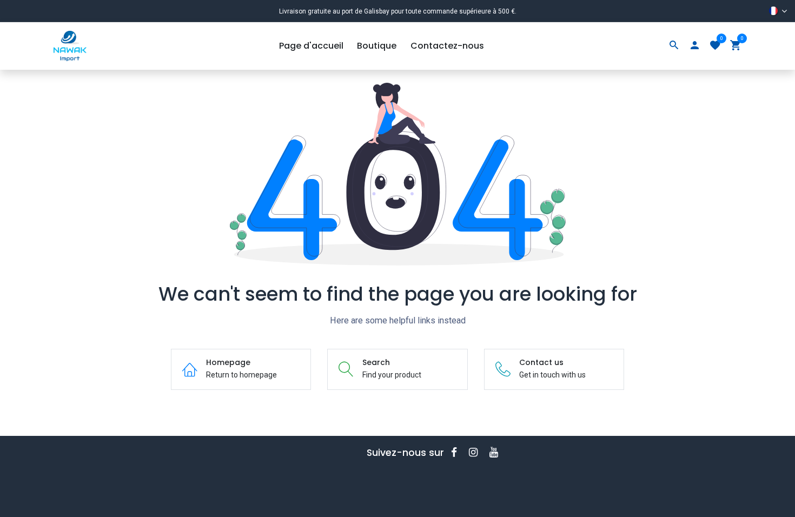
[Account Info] (694, 46)
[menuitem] (311, 46)
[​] (457, 452)
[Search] (674, 46)
